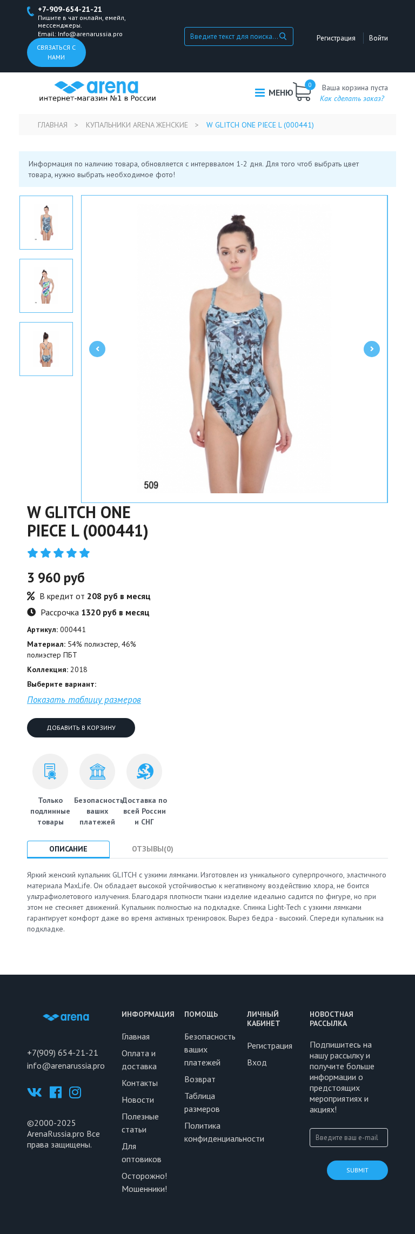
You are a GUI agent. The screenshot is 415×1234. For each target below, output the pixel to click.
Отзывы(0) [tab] (152, 849)
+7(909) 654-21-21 (62, 1052)
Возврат (200, 1079)
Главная (53, 125)
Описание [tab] (68, 849)
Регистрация (336, 38)
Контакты (140, 1082)
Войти (378, 38)
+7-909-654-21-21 (70, 9)
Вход (257, 1062)
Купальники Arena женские (137, 125)
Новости (138, 1099)
